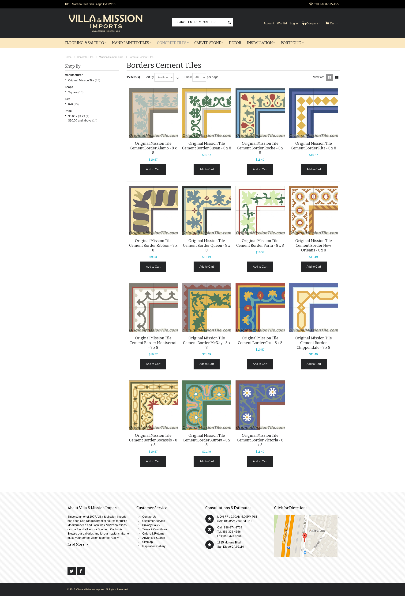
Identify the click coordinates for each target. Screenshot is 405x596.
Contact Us (149, 516)
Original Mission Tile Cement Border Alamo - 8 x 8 (153, 148)
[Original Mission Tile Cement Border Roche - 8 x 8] (260, 113)
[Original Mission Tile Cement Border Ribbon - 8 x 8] (153, 210)
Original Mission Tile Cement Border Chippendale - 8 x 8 (313, 343)
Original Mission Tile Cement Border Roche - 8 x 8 (260, 148)
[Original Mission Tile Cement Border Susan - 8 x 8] (206, 113)
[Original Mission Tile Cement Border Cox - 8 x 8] (260, 307)
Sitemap (147, 542)
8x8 (70, 104)
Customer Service (153, 521)
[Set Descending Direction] (177, 77)
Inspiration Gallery (153, 546)
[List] (336, 77)
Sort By (149, 77)
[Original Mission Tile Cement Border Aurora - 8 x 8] (206, 405)
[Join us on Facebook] (81, 571)
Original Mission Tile (81, 80)
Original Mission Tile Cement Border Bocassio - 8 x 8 (153, 440)
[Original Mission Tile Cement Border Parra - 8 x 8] (260, 210)
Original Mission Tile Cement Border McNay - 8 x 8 (206, 343)
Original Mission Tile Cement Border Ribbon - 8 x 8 (153, 245)
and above (79, 120)
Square (73, 92)
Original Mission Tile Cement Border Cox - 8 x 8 (260, 340)
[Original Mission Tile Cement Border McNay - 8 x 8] (206, 307)
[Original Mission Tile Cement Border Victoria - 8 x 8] (260, 405)
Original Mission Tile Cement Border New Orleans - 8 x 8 (313, 245)
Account (269, 23)
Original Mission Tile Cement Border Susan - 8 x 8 (206, 145)
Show (188, 77)
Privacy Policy (151, 525)
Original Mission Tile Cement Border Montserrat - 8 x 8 (153, 343)
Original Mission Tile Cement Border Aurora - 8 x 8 (206, 440)
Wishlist (282, 23)
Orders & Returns (153, 533)
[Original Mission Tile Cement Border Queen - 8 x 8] (206, 210)
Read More (76, 545)
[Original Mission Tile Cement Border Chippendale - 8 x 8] (313, 307)
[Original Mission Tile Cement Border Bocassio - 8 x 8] (153, 405)
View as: (318, 77)
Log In (294, 23)
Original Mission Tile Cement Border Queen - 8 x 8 (206, 245)
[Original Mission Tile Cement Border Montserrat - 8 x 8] (153, 307)
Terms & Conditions (154, 529)
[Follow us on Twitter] (72, 571)
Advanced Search (153, 537)
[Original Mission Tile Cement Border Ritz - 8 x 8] (313, 113)
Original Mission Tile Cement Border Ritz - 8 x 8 (313, 145)
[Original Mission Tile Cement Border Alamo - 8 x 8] (153, 113)
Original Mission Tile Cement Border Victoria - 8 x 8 (260, 440)
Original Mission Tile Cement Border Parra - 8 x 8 (260, 243)
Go (229, 22)
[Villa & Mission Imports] (106, 23)
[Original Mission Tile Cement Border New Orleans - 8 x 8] (313, 210)
